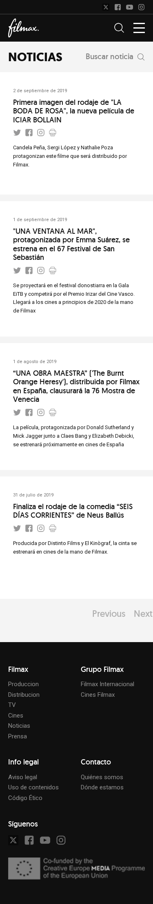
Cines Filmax (98, 694)
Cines (15, 715)
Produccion (23, 684)
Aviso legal (22, 777)
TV (12, 705)
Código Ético (25, 798)
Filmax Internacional (107, 684)
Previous (108, 613)
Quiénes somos (102, 777)
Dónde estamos (102, 787)
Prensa (17, 736)
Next (143, 613)
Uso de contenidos (33, 787)
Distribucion (24, 694)
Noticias (19, 725)
